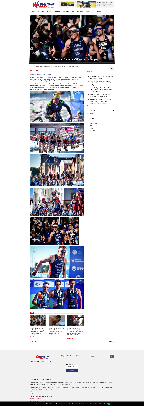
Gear (73, 11)
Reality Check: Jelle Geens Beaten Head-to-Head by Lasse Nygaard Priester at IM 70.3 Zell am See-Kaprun (101, 89)
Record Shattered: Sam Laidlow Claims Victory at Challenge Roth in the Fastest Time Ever (37, 330)
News (33, 11)
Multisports (66, 11)
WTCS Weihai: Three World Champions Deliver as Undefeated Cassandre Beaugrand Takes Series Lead (100, 101)
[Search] (112, 68)
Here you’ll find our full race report (48, 87)
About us (99, 11)
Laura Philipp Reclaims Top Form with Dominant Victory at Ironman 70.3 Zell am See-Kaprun (101, 83)
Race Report (41, 11)
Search (89, 65)
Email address (70, 364)
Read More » (33, 337)
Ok (108, 403)
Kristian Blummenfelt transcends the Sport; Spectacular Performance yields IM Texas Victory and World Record (75, 331)
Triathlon (49, 11)
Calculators (80, 11)
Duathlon (57, 11)
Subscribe (72, 370)
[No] (141, 403)
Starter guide (90, 11)
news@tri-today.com (35, 398)
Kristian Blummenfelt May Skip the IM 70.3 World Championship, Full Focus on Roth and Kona (56, 330)
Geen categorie (94, 123)
